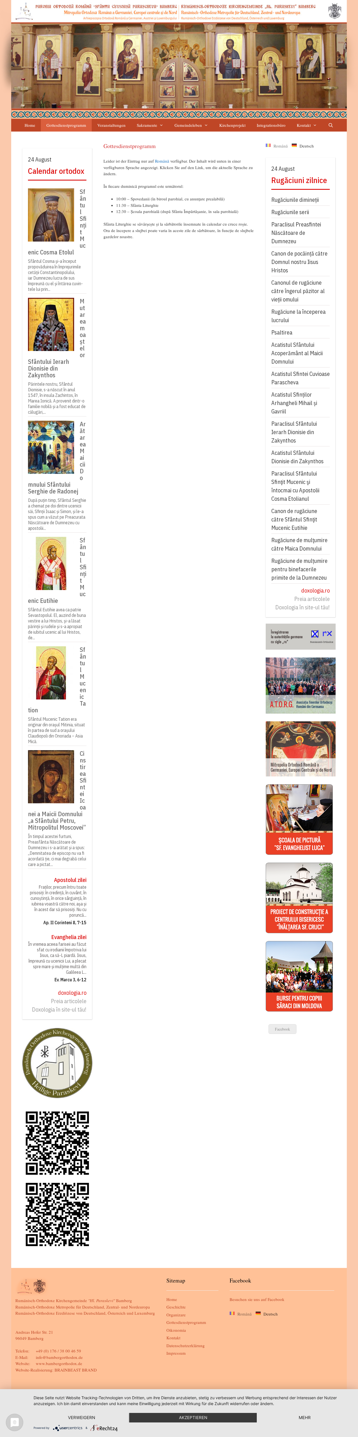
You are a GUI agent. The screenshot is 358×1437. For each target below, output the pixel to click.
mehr (305, 1417)
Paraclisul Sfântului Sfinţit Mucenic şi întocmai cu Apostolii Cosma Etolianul (295, 486)
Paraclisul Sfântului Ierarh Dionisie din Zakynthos (294, 432)
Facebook (282, 1029)
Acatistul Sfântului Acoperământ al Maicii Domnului (297, 353)
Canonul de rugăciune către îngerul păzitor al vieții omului (298, 291)
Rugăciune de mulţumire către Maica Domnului (299, 544)
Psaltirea (281, 332)
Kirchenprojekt (232, 125)
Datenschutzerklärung (185, 1345)
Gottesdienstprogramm (66, 125)
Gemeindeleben (188, 125)
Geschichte (176, 1307)
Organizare (176, 1314)
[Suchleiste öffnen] (330, 125)
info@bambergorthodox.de (59, 1357)
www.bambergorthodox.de (59, 1363)
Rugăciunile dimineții (295, 199)
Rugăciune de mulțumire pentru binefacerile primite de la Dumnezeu (299, 569)
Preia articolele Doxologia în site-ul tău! (59, 1005)
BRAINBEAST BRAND (76, 1370)
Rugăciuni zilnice (299, 180)
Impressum (176, 1353)
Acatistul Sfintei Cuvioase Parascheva (300, 378)
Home (30, 125)
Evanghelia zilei (68, 937)
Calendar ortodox (56, 171)
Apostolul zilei (70, 880)
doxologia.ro (72, 992)
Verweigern (81, 1417)
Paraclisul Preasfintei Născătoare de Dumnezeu (296, 233)
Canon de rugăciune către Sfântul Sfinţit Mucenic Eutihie (294, 519)
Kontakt (304, 125)
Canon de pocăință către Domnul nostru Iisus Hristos (299, 262)
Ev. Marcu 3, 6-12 (70, 979)
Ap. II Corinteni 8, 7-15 (64, 922)
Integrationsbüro (271, 125)
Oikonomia (176, 1330)
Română (162, 161)
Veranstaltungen (111, 125)
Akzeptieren (193, 1417)
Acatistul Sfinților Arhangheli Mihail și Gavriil (294, 403)
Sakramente (147, 125)
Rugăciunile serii (290, 212)
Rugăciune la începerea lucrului (298, 316)
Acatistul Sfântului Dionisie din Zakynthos (297, 457)
